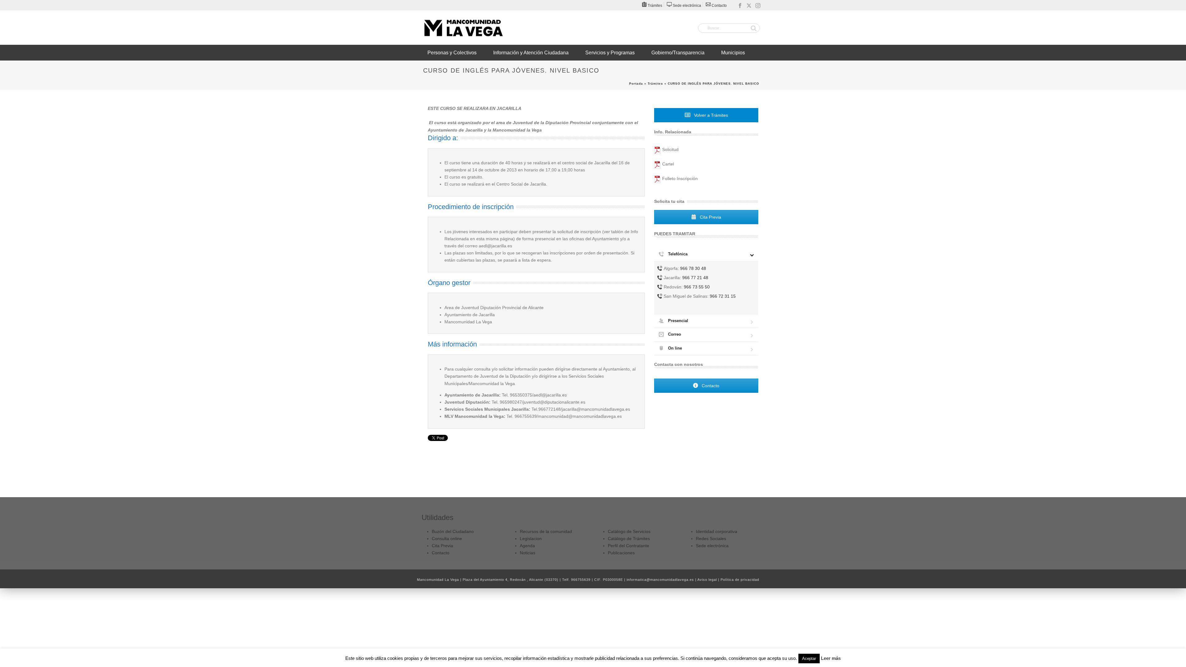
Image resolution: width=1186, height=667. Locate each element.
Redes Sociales (711, 538)
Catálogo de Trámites (629, 538)
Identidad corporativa (716, 531)
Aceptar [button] (809, 658)
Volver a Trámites (710, 115)
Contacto (709, 385)
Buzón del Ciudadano (453, 531)
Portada (636, 83)
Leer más (831, 658)
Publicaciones (621, 552)
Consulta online (447, 538)
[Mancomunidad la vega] (463, 28)
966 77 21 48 (695, 277)
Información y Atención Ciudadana (531, 52)
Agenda (527, 545)
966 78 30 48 (693, 268)
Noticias (527, 552)
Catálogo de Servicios (629, 531)
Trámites (655, 83)
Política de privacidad (740, 579)
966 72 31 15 (723, 296)
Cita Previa (710, 217)
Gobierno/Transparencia (677, 52)
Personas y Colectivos (452, 52)
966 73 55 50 (697, 286)
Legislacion (531, 538)
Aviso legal (707, 579)
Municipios (733, 52)
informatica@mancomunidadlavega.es (660, 579)
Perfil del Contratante (628, 545)
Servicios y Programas (610, 52)
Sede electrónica (712, 545)
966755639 (581, 579)
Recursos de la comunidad (546, 531)
